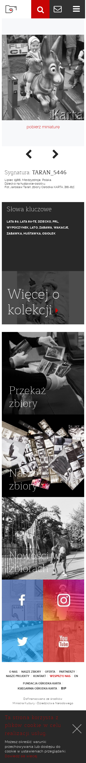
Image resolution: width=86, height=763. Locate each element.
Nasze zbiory (31, 671)
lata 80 (13, 221)
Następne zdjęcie (55, 153)
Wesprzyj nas (60, 676)
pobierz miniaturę (43, 126)
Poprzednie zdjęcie (28, 153)
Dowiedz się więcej (21, 756)
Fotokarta (11, 9)
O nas (13, 671)
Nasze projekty (17, 676)
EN (76, 676)
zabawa (45, 227)
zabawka (14, 233)
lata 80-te (28, 221)
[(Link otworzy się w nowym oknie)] (22, 600)
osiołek (48, 233)
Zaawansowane (40, 9)
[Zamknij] (77, 729)
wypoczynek (17, 227)
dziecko (44, 221)
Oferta (50, 671)
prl (55, 221)
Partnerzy (67, 671)
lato (34, 227)
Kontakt (39, 676)
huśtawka (32, 233)
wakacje (61, 227)
